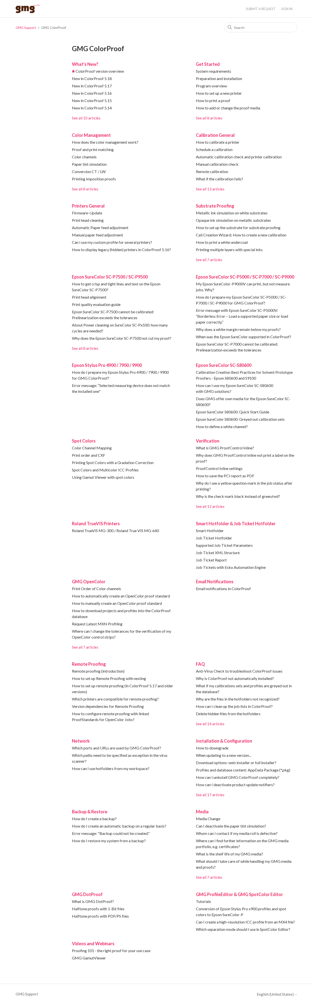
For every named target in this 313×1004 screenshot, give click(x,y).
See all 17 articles (210, 795)
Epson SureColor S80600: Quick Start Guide (232, 411)
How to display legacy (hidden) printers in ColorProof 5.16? (121, 249)
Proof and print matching (93, 149)
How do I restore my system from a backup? (109, 840)
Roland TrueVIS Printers (96, 523)
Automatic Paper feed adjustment (100, 227)
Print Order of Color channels (96, 588)
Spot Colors (84, 441)
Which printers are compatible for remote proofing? (115, 699)
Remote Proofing (89, 664)
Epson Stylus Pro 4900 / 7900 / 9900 (107, 365)
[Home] (28, 8)
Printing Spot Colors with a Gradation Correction (113, 462)
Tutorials (203, 901)
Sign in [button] (286, 9)
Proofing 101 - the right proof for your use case (111, 950)
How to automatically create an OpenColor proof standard (121, 596)
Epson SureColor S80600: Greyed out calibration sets (240, 419)
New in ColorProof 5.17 (92, 85)
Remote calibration (212, 171)
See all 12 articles (210, 506)
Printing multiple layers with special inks (229, 249)
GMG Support (26, 28)
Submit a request (261, 9)
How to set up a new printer (219, 93)
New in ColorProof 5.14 (92, 107)
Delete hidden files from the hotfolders (228, 713)
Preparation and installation (219, 78)
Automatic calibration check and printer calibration (239, 156)
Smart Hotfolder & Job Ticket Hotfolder (236, 523)
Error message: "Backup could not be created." (111, 833)
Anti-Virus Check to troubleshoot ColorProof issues (239, 671)
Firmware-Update (87, 212)
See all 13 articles (210, 189)
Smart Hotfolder (210, 530)
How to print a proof (213, 100)
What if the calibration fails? (219, 178)
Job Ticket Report (211, 560)
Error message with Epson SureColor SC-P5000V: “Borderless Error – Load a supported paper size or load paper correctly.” (242, 316)
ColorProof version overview (100, 71)
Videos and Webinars (93, 943)
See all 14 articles (210, 724)
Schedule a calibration (214, 149)
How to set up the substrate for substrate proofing (238, 227)
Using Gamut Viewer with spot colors (103, 477)
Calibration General (215, 135)
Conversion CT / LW (89, 171)
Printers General (88, 206)
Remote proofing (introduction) (98, 671)
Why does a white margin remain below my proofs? (238, 329)
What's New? (85, 64)
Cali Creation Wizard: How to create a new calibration (241, 235)
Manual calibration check (217, 164)
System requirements (213, 71)
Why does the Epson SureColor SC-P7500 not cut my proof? (121, 338)
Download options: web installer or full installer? (236, 762)
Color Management (91, 135)
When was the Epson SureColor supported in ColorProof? (243, 336)
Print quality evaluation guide (96, 304)
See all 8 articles (209, 118)
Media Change (208, 818)
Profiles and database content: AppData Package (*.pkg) (243, 770)
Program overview (211, 85)
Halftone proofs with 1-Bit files (98, 908)
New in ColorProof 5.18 (92, 78)
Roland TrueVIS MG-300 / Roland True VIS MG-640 (115, 530)
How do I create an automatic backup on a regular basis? (119, 826)
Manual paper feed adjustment (97, 235)
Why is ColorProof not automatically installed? (235, 678)
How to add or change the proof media (228, 107)
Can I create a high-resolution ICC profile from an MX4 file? (245, 922)
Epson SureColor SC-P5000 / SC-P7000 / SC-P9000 (245, 277)
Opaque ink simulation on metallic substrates (233, 220)
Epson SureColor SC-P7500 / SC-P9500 (110, 277)
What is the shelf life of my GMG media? (229, 854)
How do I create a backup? (94, 818)
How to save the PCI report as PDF (225, 475)
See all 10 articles (86, 118)
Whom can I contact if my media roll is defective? (237, 833)
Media (202, 811)
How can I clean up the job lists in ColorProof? (234, 706)
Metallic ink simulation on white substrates (232, 212)
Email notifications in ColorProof (223, 588)
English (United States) (275, 994)
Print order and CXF (88, 455)
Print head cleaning (88, 220)
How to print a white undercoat (222, 242)
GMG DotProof (87, 894)
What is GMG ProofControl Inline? (225, 447)
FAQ (200, 664)
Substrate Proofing (215, 206)
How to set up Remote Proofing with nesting (109, 678)
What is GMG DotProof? (93, 901)
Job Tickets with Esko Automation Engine (231, 567)
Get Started (208, 64)
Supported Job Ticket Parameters (224, 545)
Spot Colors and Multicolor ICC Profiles (105, 469)
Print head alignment (89, 297)
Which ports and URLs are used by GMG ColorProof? (116, 748)
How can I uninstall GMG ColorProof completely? (237, 777)
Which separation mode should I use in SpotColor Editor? (243, 929)
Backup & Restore (89, 811)
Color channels (84, 156)
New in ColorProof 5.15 (92, 100)
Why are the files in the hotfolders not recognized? (237, 699)
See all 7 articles (209, 259)
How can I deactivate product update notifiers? (235, 784)
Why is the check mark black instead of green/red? (238, 496)
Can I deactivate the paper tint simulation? (231, 826)
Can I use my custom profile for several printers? (112, 242)
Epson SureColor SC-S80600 (223, 365)
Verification (207, 441)
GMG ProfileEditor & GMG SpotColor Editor (239, 894)
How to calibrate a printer (217, 142)
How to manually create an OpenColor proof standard (117, 603)
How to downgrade (212, 748)
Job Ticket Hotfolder (214, 538)
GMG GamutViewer (89, 958)
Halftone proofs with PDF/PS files (100, 916)
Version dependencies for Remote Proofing (108, 706)
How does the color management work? (105, 142)
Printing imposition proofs (94, 178)
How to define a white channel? (222, 426)
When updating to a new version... (223, 755)
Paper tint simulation (89, 164)
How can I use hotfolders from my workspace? (110, 768)
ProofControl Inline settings (219, 468)
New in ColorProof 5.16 (92, 93)
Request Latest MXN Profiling (97, 623)
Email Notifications (215, 581)
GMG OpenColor (88, 581)
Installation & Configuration (224, 741)
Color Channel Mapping (92, 447)
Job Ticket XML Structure (218, 552)
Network (81, 741)
